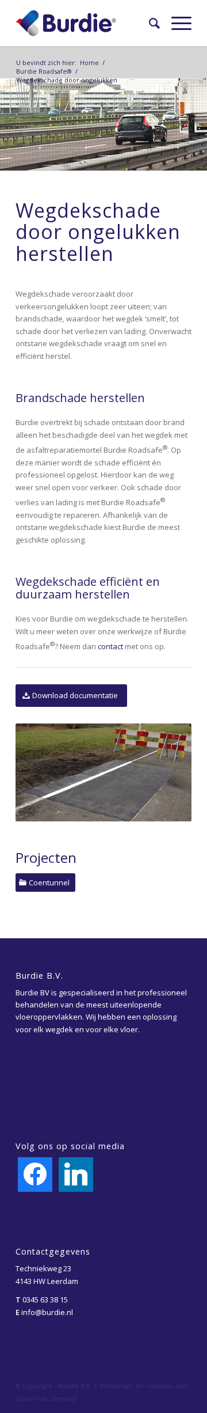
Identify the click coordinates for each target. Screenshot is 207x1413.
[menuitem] (148, 23)
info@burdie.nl (47, 1312)
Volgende (165, 772)
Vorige (41, 772)
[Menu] (175, 23)
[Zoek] (148, 23)
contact (110, 647)
